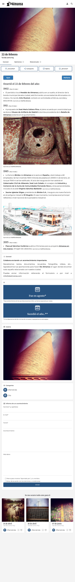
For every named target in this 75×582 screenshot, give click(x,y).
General (5, 62)
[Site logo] (15, 4)
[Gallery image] (37, 354)
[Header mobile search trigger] (72, 4)
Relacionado (35, 62)
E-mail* (5, 415)
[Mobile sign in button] (67, 4)
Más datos (6, 454)
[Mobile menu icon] (3, 4)
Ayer (8, 78)
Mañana (67, 78)
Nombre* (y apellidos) (10, 407)
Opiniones (19, 62)
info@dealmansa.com (12, 276)
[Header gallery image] (37, 29)
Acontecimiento (8, 431)
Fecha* (5, 423)
